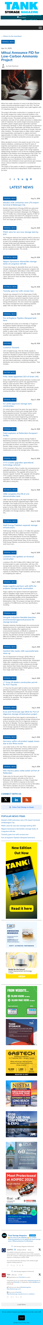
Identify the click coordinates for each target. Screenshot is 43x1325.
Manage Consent (18, 1322)
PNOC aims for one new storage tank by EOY (20, 233)
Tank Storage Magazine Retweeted (24, 1246)
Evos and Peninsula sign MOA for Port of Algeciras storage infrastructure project (21, 713)
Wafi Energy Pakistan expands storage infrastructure (20, 526)
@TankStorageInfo (33, 1280)
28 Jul (29, 1250)
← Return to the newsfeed (11, 36)
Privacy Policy (26, 1322)
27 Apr (20, 1275)
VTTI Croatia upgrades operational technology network (18, 463)
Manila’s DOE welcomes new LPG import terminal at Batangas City (21, 203)
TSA (8, 1275)
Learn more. (37, 1312)
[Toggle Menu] (40, 28)
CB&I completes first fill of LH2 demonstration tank (16, 495)
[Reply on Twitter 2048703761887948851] (8, 1297)
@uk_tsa (14, 1275)
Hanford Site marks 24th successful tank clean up (20, 652)
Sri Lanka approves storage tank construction (17, 404)
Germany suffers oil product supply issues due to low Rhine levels (21, 742)
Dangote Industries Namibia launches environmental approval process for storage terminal (19, 619)
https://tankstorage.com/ (14, 1289)
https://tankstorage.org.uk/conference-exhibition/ (21, 1294)
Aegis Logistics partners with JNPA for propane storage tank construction (19, 587)
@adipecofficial (21, 1250)
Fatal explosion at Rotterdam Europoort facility (20, 434)
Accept (22, 1318)
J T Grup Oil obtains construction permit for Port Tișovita (20, 683)
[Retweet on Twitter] (12, 1246)
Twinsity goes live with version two (18, 291)
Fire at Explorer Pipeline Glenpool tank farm (19, 319)
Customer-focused (11, 347)
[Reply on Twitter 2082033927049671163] (8, 1265)
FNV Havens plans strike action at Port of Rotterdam (21, 771)
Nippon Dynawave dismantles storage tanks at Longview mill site (20, 262)
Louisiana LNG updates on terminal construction (18, 557)
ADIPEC (10, 1250)
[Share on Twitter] (18, 179)
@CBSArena (36, 1282)
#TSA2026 (21, 1277)
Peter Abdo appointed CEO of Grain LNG (21, 376)
